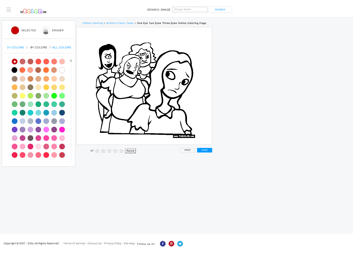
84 (38, 47)
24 (15, 47)
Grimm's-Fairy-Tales (120, 23)
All (61, 47)
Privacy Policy (112, 243)
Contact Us (94, 243)
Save (205, 150)
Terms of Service (74, 243)
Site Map (129, 243)
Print (187, 150)
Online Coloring (93, 23)
